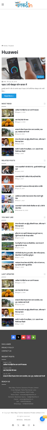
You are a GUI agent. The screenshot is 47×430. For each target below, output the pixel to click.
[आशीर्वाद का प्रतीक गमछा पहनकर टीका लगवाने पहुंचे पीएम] (8, 199)
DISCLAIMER (6, 344)
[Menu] (3, 5)
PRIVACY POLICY (8, 347)
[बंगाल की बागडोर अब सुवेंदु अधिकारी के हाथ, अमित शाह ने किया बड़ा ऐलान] (8, 142)
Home (5, 46)
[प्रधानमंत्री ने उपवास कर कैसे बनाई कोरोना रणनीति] (8, 189)
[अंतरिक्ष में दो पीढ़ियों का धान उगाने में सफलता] (8, 113)
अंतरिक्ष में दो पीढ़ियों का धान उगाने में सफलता (27, 110)
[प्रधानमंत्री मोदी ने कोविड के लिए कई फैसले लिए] (8, 179)
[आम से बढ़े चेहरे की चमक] (8, 123)
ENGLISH (27, 420)
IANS (4, 81)
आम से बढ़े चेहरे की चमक (21, 120)
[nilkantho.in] (23, 4)
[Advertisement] (23, 26)
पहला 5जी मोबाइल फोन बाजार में (14, 84)
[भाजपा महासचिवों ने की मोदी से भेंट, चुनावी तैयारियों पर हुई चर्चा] (8, 170)
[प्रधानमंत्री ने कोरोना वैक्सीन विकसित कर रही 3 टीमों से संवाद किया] (8, 209)
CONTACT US (6, 351)
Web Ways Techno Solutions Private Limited (26, 413)
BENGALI (20, 420)
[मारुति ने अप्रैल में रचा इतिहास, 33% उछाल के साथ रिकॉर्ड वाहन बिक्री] (8, 152)
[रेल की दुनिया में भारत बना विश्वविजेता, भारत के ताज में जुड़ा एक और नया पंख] (8, 246)
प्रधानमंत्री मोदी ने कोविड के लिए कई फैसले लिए (28, 176)
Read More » (9, 96)
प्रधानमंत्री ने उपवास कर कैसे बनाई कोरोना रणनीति (29, 186)
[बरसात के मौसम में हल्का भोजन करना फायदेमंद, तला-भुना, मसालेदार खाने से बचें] (8, 132)
